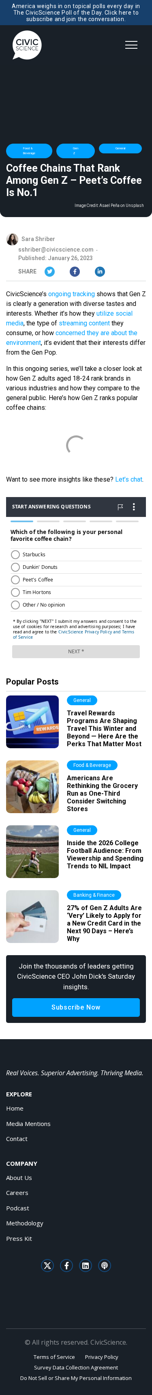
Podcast (17, 1208)
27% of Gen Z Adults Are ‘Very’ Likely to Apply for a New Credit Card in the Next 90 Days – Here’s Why (104, 923)
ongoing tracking (71, 294)
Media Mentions (28, 1123)
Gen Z (75, 150)
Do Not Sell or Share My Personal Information (76, 1378)
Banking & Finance (94, 895)
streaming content (84, 323)
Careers (17, 1192)
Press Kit (19, 1238)
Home (15, 1108)
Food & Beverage (29, 150)
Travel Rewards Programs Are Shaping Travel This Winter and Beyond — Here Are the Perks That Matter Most (104, 728)
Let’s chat (128, 479)
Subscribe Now (76, 1007)
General (120, 148)
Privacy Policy (101, 1357)
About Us (19, 1177)
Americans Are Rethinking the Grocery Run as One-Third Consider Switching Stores (102, 793)
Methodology (24, 1223)
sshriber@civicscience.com (56, 249)
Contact (17, 1139)
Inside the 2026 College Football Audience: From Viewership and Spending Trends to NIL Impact (105, 854)
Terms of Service (54, 1357)
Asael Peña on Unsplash (121, 206)
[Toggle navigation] (131, 45)
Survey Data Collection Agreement (76, 1367)
